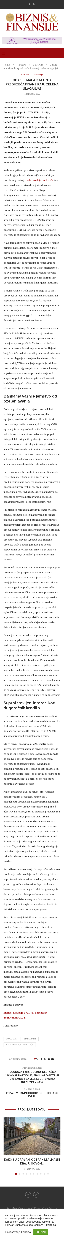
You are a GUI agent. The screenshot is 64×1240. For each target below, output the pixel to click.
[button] (7, 1146)
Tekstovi (21, 64)
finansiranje (29, 1039)
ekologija (11, 1039)
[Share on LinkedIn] (49, 1058)
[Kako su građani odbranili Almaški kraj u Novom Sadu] (32, 1136)
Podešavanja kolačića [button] (18, 1232)
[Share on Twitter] (45, 1058)
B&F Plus (38, 64)
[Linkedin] (34, 4)
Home (7, 64)
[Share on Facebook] (41, 1058)
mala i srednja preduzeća (39, 180)
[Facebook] (29, 4)
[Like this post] (37, 1058)
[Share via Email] (52, 1058)
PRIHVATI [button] (41, 1232)
